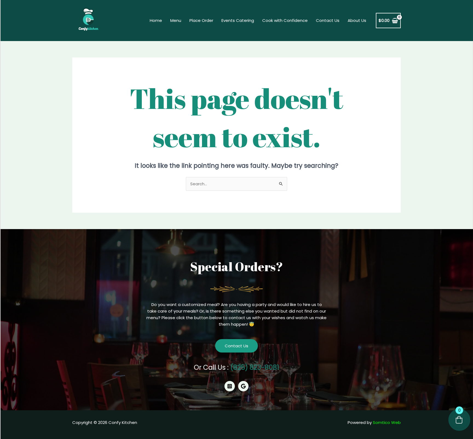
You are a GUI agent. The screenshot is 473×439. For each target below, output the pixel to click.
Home (156, 20)
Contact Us (327, 20)
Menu (175, 20)
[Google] (243, 386)
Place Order (201, 20)
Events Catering (237, 20)
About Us (357, 20)
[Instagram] (229, 386)
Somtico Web (387, 422)
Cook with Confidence (285, 20)
